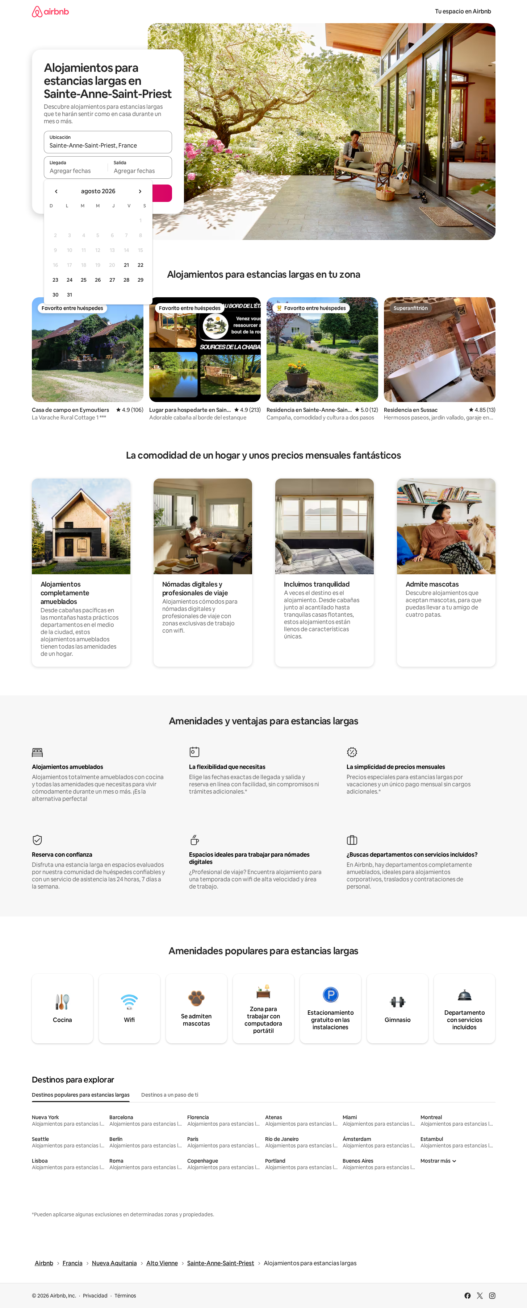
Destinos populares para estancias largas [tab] (81, 1095)
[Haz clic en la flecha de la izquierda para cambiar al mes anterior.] (56, 191)
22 (140, 265)
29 (140, 280)
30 (56, 294)
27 (112, 280)
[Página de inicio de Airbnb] (50, 11)
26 (98, 280)
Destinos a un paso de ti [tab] (169, 1095)
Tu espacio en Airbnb (463, 11)
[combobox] (108, 145)
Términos (125, 1295)
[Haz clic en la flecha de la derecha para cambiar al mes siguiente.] (140, 191)
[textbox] (76, 170)
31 (69, 294)
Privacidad (95, 1295)
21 (126, 265)
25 (84, 280)
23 (55, 280)
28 (126, 280)
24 (69, 280)
